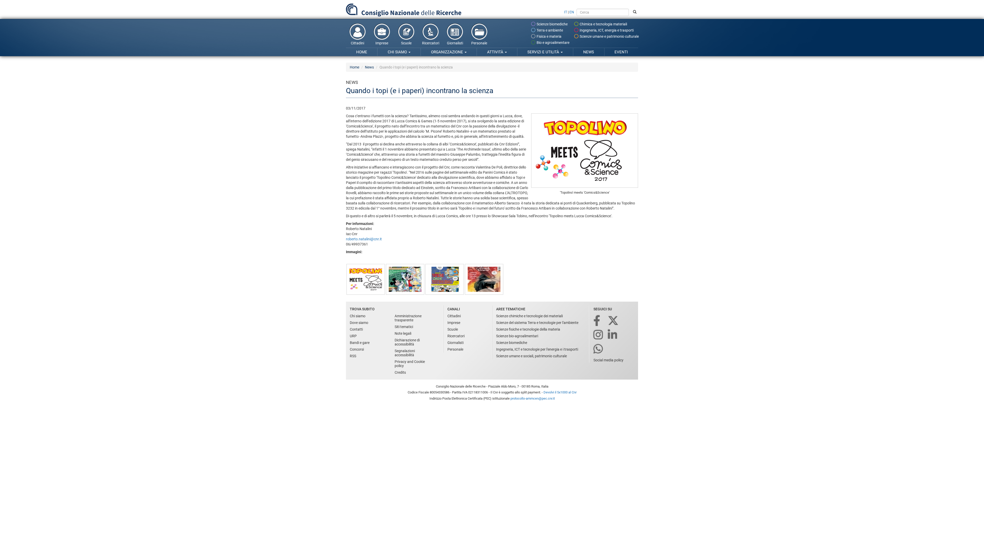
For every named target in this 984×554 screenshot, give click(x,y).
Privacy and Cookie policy (410, 364)
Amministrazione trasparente (408, 318)
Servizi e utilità (543, 52)
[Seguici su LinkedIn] (613, 335)
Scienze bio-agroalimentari (517, 336)
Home (361, 52)
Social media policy (608, 360)
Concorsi (357, 349)
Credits (400, 372)
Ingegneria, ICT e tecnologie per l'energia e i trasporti (537, 349)
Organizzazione (447, 52)
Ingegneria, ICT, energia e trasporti (606, 30)
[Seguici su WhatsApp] (598, 349)
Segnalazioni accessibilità (405, 353)
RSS (353, 356)
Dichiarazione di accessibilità (407, 342)
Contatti (356, 329)
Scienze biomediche (552, 24)
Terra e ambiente (549, 30)
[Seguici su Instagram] (598, 335)
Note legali (403, 333)
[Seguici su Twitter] (613, 321)
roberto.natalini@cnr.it (364, 239)
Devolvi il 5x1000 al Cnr (560, 392)
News (588, 52)
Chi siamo (398, 52)
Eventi (621, 52)
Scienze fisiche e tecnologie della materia (528, 329)
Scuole (406, 43)
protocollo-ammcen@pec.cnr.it (532, 398)
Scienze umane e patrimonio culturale (609, 36)
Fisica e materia (548, 36)
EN (571, 12)
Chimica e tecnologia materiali (603, 24)
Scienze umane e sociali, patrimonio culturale (531, 356)
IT (565, 12)
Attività (495, 52)
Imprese (381, 43)
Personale (479, 43)
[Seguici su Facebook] (597, 321)
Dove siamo (359, 323)
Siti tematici (404, 327)
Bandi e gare (360, 343)
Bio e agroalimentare (552, 43)
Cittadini (357, 43)
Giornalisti (455, 43)
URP (353, 336)
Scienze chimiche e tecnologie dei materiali (529, 316)
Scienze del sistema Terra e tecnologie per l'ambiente (537, 323)
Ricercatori (430, 43)
